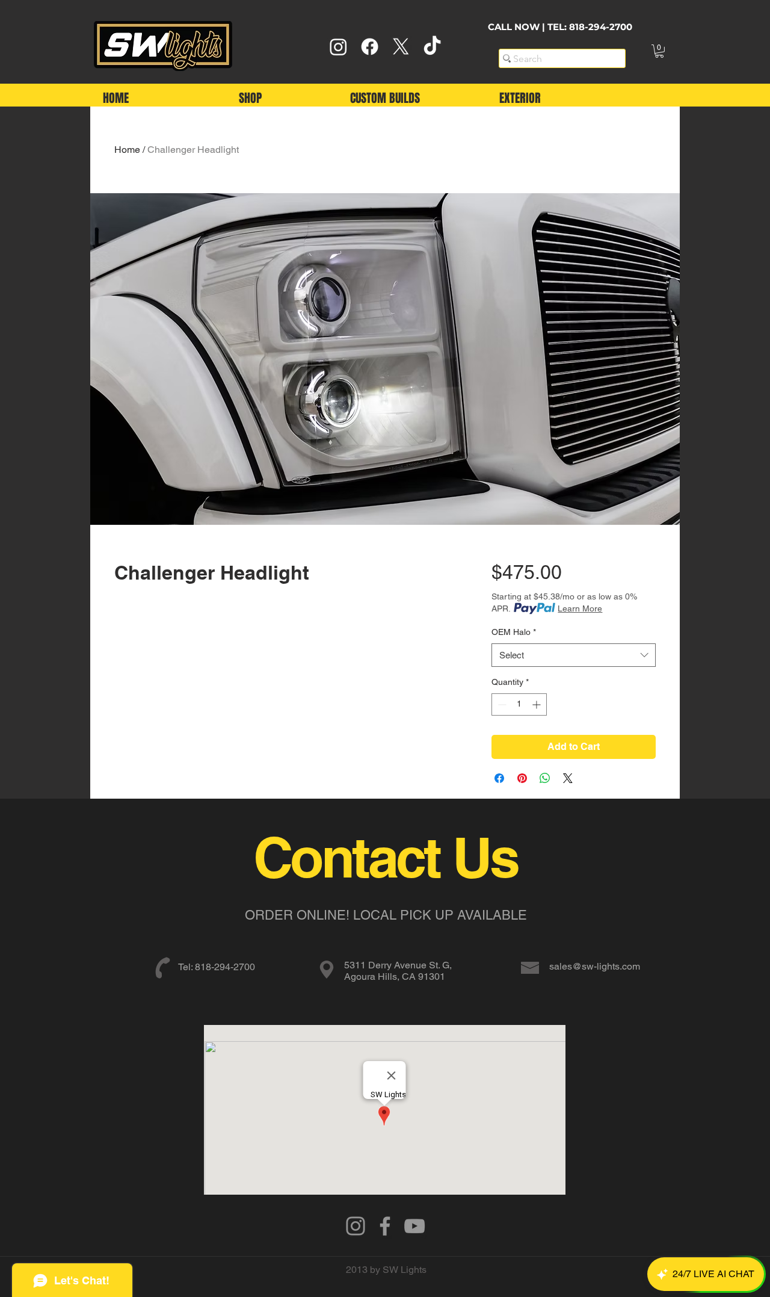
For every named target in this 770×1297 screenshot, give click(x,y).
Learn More (580, 608)
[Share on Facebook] (499, 778)
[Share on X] (568, 778)
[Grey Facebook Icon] (385, 1226)
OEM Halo (513, 632)
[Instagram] (338, 47)
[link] (659, 51)
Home (127, 149)
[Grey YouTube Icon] (414, 1226)
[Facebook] (370, 47)
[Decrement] (500, 704)
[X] (401, 47)
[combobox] (573, 655)
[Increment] (537, 704)
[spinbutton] (519, 704)
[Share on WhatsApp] (545, 778)
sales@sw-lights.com (594, 966)
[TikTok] (432, 47)
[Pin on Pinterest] (522, 778)
